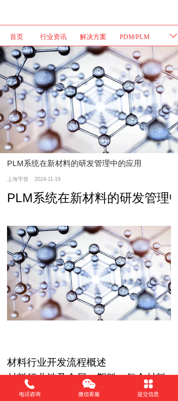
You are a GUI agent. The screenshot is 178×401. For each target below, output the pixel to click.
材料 (94, 198)
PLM (20, 198)
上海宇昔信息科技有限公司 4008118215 (89, 12)
